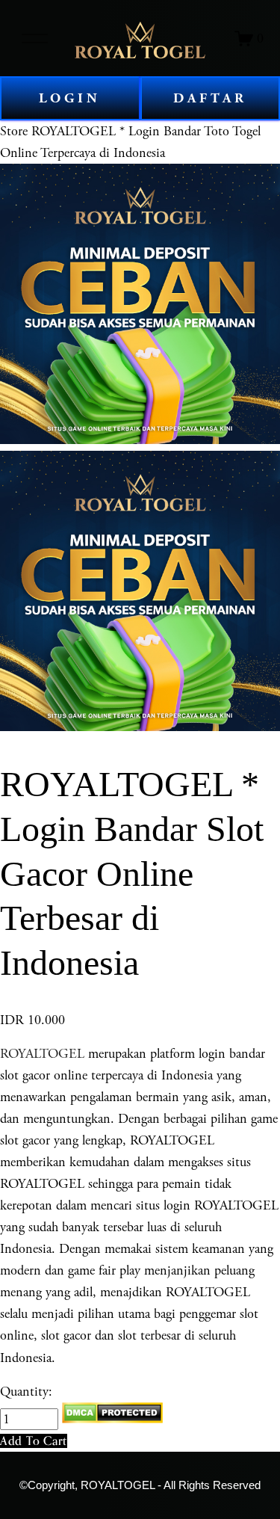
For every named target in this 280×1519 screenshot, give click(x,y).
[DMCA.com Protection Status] (112, 1419)
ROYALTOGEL (42, 1053)
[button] (33, 1441)
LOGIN (70, 98)
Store (14, 131)
